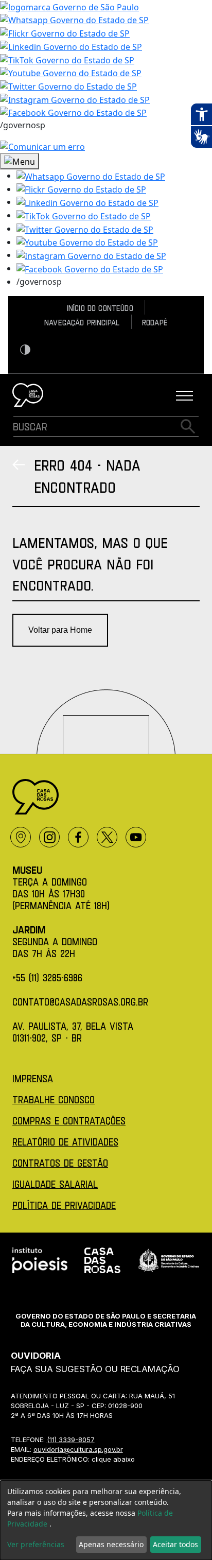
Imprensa (32, 1078)
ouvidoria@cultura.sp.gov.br (78, 1449)
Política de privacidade (64, 1205)
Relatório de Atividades (65, 1142)
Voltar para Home (60, 630)
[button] (90, 175)
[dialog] (106, 1520)
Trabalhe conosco (53, 1099)
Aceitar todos (175, 1544)
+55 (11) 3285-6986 (47, 977)
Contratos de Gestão (60, 1163)
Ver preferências (35, 1544)
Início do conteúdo (100, 308)
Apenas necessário (111, 1544)
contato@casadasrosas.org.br (80, 1002)
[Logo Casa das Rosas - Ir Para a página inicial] (27, 395)
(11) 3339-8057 (71, 1439)
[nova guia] (42, 145)
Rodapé (155, 322)
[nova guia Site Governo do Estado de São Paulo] (69, 6)
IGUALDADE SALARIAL (55, 1184)
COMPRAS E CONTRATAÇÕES (69, 1120)
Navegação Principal (81, 322)
